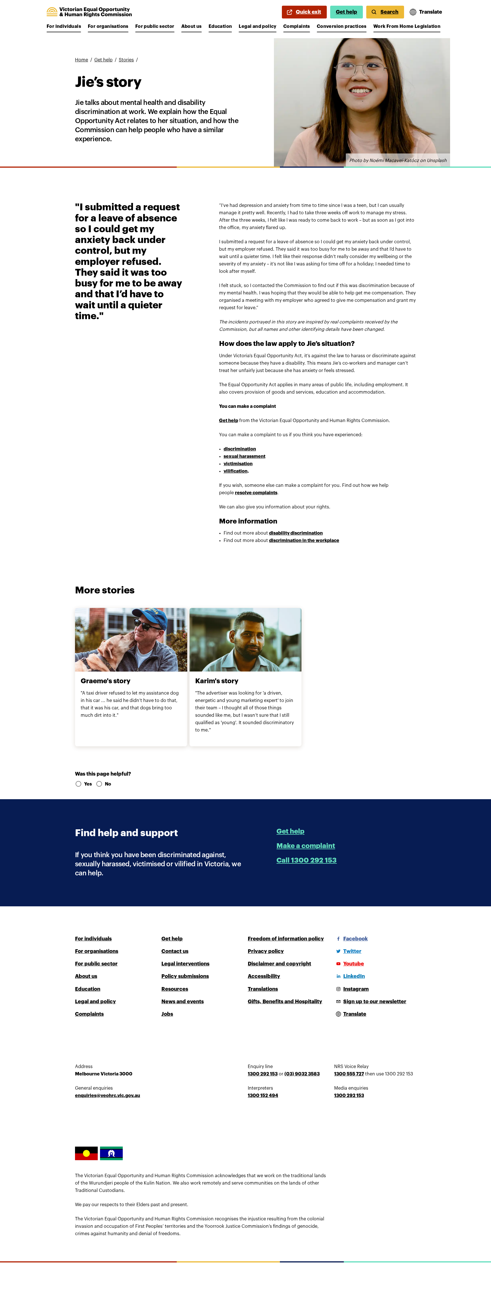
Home (81, 60)
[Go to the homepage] (89, 12)
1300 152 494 (263, 1095)
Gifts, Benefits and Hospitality (285, 1001)
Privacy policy (266, 951)
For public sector (154, 26)
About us (191, 26)
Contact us (174, 951)
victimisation (238, 464)
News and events (182, 1001)
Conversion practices (342, 26)
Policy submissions (185, 976)
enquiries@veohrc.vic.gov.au (107, 1095)
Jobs (167, 1014)
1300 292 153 (263, 1074)
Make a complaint (305, 845)
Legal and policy (257, 26)
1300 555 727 (349, 1074)
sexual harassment (244, 456)
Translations (263, 989)
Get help (346, 11)
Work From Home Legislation (406, 26)
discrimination (240, 449)
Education (220, 26)
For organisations (108, 26)
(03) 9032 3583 (302, 1074)
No (108, 784)
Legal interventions (185, 963)
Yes (87, 784)
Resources (174, 989)
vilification (235, 471)
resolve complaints (256, 493)
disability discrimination (296, 533)
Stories (126, 60)
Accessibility (264, 976)
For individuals (64, 26)
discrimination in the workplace (304, 540)
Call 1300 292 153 (306, 860)
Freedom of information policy (286, 938)
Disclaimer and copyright (279, 963)
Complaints (296, 26)
